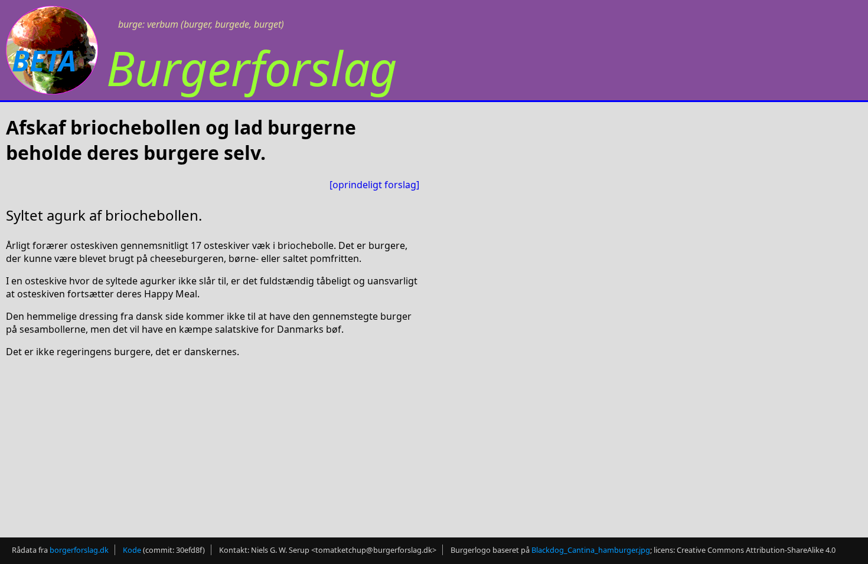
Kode (132, 550)
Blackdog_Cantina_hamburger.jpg (590, 550)
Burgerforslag (251, 67)
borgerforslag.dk (79, 550)
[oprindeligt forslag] (374, 184)
